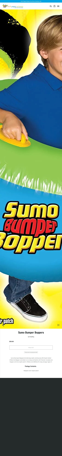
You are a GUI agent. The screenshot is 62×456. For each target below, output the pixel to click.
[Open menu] (58, 6)
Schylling (31, 337)
